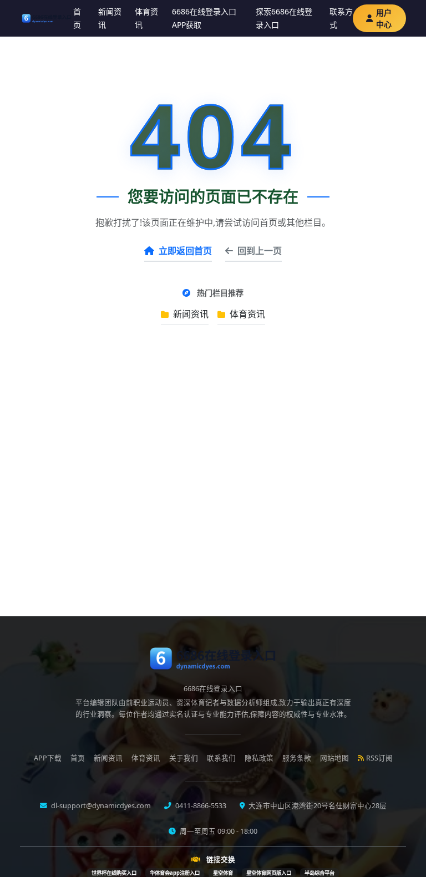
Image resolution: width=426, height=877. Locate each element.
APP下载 (48, 758)
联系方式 (341, 18)
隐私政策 (259, 758)
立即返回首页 (185, 251)
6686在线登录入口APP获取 (204, 18)
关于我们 (183, 758)
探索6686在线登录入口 (284, 18)
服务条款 (296, 758)
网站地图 (334, 758)
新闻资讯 (109, 18)
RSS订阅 (379, 758)
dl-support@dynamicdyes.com (100, 805)
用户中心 (384, 18)
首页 (77, 18)
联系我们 (221, 758)
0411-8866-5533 (200, 805)
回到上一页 (259, 251)
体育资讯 (146, 18)
